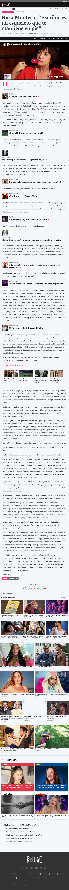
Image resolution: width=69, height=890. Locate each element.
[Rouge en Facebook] (27, 867)
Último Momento (7, 9)
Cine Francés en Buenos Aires (23, 196)
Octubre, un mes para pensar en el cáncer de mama (20, 832)
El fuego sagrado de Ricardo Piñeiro (26, 328)
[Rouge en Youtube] (36, 867)
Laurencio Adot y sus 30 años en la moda (28, 219)
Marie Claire (29, 873)
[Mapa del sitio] (45, 867)
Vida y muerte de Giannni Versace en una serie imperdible (36, 283)
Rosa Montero (13, 578)
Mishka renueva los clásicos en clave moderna (19, 841)
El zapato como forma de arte (23, 96)
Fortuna (38, 873)
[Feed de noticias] (41, 867)
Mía (39, 877)
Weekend (52, 873)
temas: (5, 578)
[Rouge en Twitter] (31, 867)
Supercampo (20, 877)
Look (28, 877)
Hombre (45, 873)
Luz (34, 877)
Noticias (21, 873)
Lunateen (45, 877)
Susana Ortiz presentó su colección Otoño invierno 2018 (35, 182)
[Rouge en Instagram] (23, 867)
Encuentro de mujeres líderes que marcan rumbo (19, 828)
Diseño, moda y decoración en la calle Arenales (19, 838)
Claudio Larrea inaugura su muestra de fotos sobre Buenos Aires (24, 835)
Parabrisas (61, 873)
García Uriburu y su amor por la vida (26, 133)
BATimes (53, 877)
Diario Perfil (12, 873)
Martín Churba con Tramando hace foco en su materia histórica (31, 240)
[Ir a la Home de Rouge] (34, 860)
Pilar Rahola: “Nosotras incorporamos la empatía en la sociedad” (34, 266)
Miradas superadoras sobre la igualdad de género (25, 159)
